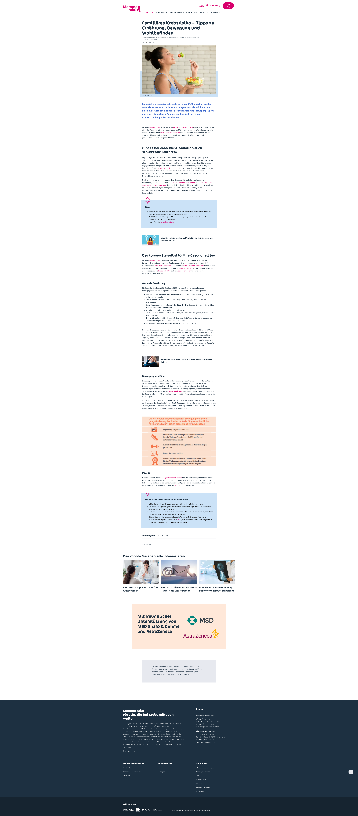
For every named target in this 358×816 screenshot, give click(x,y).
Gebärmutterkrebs (175, 12)
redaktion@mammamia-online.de (208, 727)
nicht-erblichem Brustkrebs (193, 265)
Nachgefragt (204, 12)
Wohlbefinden (180, 485)
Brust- (175, 127)
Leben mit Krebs (191, 12)
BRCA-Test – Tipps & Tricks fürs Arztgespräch (140, 589)
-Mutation (154, 127)
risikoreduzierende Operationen (183, 182)
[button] (143, 43)
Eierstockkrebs (160, 12)
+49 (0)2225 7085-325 (206, 739)
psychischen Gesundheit (172, 477)
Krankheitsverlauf (186, 268)
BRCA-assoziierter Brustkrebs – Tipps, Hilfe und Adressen (179, 589)
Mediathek (214, 12)
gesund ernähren (184, 271)
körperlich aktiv (164, 271)
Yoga (179, 520)
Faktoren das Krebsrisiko (170, 132)
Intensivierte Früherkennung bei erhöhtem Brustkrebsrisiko (216, 589)
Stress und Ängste (175, 391)
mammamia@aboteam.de (206, 742)
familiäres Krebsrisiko (163, 265)
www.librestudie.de (167, 222)
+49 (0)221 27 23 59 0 (206, 724)
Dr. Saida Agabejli (163, 168)
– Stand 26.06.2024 (155, 536)
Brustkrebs (147, 12)
